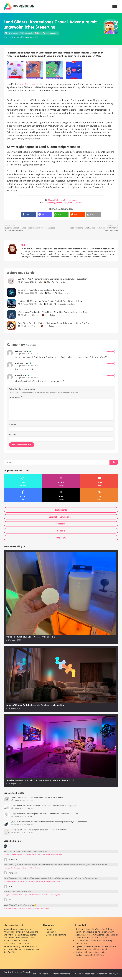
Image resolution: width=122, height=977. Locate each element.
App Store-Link (27, 84)
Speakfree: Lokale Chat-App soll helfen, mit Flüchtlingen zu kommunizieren (94, 229)
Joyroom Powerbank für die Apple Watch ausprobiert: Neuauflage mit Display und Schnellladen (49, 822)
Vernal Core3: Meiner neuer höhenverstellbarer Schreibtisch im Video (39, 830)
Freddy (50, 304)
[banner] (19, 6)
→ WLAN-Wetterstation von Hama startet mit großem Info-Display (27, 908)
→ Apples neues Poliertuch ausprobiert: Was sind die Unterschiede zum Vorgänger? (33, 854)
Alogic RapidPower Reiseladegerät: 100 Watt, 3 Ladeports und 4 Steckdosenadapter (44, 814)
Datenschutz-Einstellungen (107, 974)
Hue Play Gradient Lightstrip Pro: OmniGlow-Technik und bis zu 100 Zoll (40, 780)
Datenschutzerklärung (56, 934)
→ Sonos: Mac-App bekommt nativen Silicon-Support (22, 868)
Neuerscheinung (70, 200)
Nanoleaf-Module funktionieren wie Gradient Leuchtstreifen (35, 705)
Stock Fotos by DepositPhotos (83, 974)
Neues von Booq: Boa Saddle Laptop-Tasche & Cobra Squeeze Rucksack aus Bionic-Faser (29, 229)
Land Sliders (77, 203)
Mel (39, 33)
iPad (56, 200)
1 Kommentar (59, 282)
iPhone (50, 200)
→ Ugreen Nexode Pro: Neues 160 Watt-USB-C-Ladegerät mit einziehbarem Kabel (32, 881)
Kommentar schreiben (66, 304)
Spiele (60, 200)
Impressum (51, 932)
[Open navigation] (114, 7)
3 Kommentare (52, 33)
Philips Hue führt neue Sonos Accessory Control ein (30, 637)
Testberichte (61, 510)
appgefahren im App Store (61, 517)
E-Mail (12, 434)
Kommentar (15, 397)
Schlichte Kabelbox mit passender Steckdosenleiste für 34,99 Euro (37, 798)
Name (12, 424)
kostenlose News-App (25, 949)
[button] (28, 214)
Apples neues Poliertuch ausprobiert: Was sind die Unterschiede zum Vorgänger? (43, 806)
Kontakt (61, 530)
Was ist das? (33, 37)
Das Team (61, 537)
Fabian (50, 293)
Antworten (110, 352)
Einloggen (61, 523)
